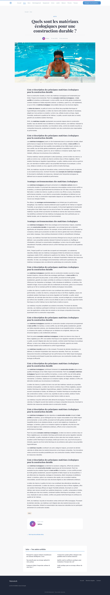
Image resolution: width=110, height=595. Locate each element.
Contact (99, 580)
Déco (29, 3)
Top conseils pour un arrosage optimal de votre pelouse (38, 561)
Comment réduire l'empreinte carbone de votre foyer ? (38, 566)
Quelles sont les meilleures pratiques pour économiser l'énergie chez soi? (69, 561)
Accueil (19, 3)
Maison (64, 3)
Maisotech (13, 581)
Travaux (75, 3)
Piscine (70, 3)
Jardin (58, 3)
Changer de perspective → (91, 3)
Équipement (46, 3)
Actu (24, 3)
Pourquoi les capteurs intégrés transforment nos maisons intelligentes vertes (38, 555)
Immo (52, 3)
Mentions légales (90, 580)
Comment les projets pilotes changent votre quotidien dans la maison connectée (69, 555)
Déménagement (36, 3)
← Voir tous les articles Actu (35, 534)
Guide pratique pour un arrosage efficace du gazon (69, 566)
